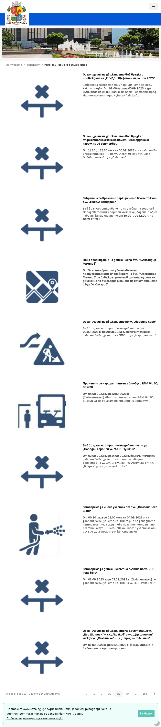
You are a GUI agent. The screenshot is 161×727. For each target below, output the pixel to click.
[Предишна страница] (86, 694)
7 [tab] (149, 52)
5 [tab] (141, 52)
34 (129, 694)
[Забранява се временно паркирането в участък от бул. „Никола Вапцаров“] (42, 225)
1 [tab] (125, 52)
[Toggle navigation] (153, 6)
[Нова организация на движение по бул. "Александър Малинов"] (42, 286)
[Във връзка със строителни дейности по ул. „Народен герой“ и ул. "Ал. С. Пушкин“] (42, 472)
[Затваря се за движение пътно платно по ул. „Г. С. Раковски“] (42, 596)
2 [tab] (129, 52)
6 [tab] (145, 52)
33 (120, 694)
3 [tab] (133, 52)
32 (110, 694)
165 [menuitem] (146, 694)
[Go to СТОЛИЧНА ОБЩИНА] (16, 12)
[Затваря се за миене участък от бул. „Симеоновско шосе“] (42, 534)
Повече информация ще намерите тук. (34, 718)
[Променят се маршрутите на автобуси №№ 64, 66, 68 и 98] (42, 410)
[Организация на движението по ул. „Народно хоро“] (42, 348)
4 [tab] (137, 52)
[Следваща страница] (154, 694)
